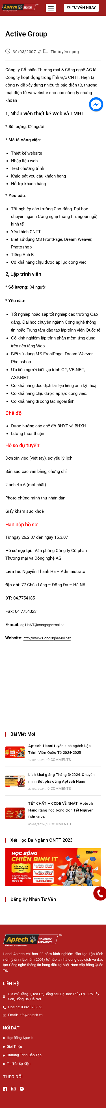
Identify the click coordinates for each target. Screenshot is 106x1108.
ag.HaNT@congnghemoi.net (43, 625)
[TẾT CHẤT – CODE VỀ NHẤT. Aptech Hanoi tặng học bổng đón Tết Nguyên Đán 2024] (15, 813)
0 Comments (59, 760)
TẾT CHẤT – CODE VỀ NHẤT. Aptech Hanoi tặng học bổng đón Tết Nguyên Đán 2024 (61, 810)
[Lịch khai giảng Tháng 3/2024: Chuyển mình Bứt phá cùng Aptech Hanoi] (15, 781)
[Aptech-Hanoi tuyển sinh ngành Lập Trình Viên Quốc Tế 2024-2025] (15, 752)
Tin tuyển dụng (65, 51)
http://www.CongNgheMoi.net (47, 638)
